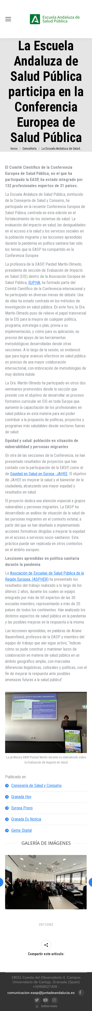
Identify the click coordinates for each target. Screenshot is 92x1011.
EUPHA (34, 282)
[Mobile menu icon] (8, 19)
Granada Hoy (21, 796)
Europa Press (22, 808)
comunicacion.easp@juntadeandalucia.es (41, 993)
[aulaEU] (46, 882)
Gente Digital (21, 830)
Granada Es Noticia (26, 819)
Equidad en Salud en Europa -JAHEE (38, 473)
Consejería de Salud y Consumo (36, 785)
